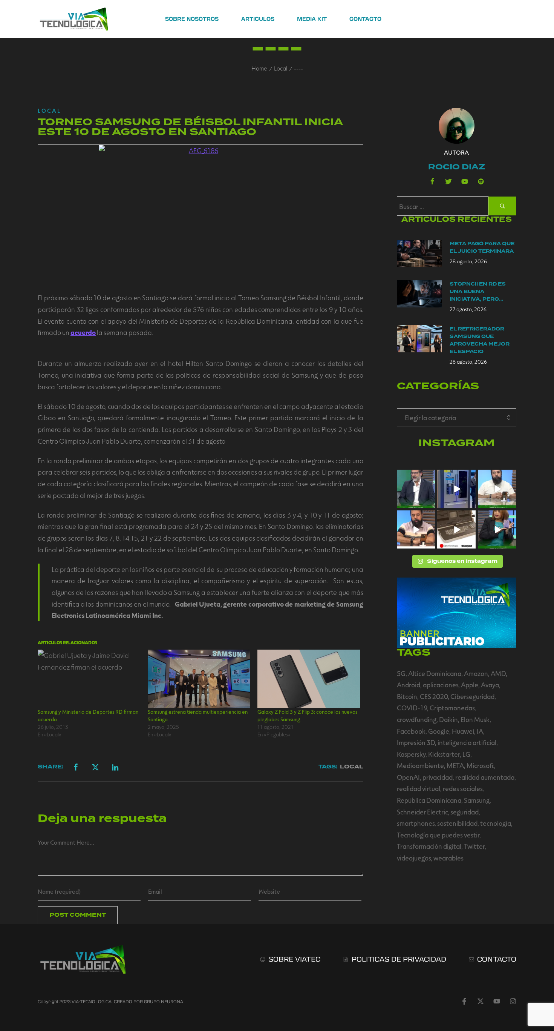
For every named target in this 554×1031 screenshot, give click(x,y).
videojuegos (414, 858)
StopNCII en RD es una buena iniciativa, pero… (478, 292)
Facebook (411, 731)
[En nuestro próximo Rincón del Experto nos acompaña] (497, 529)
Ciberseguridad (472, 696)
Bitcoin (407, 696)
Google (438, 731)
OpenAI (408, 777)
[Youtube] (464, 181)
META (455, 765)
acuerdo (83, 332)
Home (259, 68)
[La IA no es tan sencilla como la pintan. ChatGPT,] (416, 529)
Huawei (463, 731)
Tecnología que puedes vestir (438, 835)
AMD (498, 673)
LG (466, 754)
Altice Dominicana (434, 673)
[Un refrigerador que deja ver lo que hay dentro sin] (456, 489)
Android (408, 685)
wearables (448, 858)
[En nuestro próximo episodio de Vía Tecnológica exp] (497, 489)
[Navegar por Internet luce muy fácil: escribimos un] (416, 489)
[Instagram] (513, 1001)
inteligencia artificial (467, 742)
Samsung (477, 800)
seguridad (464, 812)
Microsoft (480, 765)
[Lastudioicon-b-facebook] (432, 181)
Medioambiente (420, 765)
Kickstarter (444, 754)
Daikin (448, 719)
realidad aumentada (484, 777)
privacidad (437, 777)
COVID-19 (412, 708)
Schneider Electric (422, 812)
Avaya (490, 685)
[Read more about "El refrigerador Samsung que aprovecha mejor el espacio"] (419, 338)
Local (280, 68)
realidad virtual (418, 788)
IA (480, 731)
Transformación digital (429, 846)
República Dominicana (429, 800)
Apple (469, 685)
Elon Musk (475, 719)
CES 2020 (434, 696)
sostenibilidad (457, 823)
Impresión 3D (416, 742)
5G (401, 673)
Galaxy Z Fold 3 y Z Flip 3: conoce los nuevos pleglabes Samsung (307, 715)
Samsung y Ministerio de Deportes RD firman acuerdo (88, 715)
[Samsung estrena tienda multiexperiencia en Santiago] (199, 679)
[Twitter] (448, 181)
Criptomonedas (452, 708)
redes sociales (462, 788)
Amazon (476, 673)
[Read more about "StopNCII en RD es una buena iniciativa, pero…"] (419, 293)
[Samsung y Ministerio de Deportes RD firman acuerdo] (89, 679)
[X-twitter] (480, 1001)
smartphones (416, 823)
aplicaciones (440, 685)
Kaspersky (411, 754)
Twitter (474, 846)
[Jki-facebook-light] (464, 1001)
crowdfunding (416, 719)
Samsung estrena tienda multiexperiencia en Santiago (198, 715)
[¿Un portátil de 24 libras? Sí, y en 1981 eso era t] (456, 529)
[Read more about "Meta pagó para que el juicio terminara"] (419, 253)
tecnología (495, 823)
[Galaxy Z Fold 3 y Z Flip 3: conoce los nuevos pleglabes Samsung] (308, 679)
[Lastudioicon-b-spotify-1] (480, 181)
